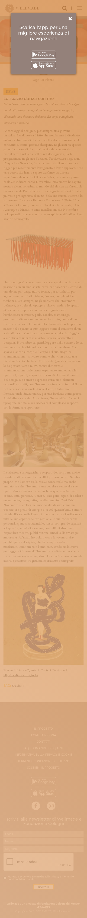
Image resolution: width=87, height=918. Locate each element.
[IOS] (43, 65)
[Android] (43, 55)
